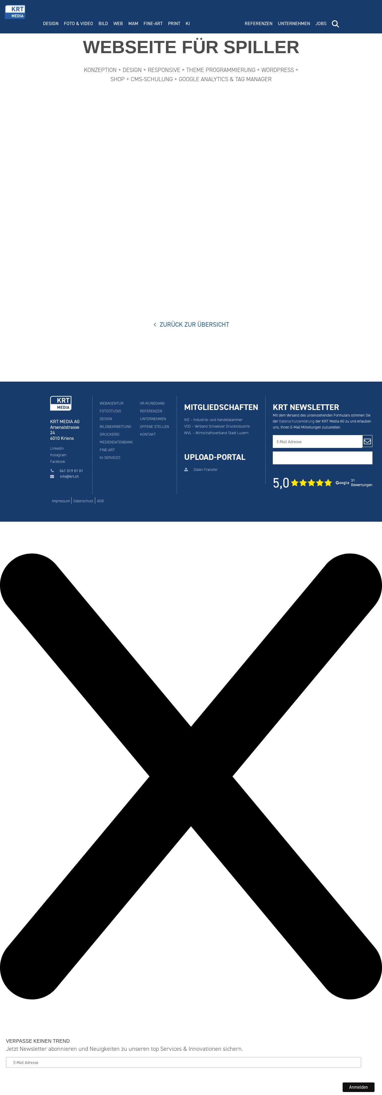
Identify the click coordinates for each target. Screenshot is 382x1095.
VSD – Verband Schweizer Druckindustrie (217, 426)
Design (50, 23)
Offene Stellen (154, 426)
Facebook (57, 461)
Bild (103, 23)
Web (118, 23)
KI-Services (110, 457)
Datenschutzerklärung (297, 421)
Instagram (58, 454)
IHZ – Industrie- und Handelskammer (213, 419)
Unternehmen (294, 23)
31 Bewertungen (322, 483)
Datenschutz (83, 500)
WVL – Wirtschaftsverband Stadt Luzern (216, 432)
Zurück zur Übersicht (194, 324)
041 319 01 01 (71, 470)
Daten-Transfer (206, 469)
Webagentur (112, 403)
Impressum (61, 500)
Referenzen (258, 23)
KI (188, 23)
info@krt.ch (69, 476)
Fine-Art (153, 23)
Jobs (320, 23)
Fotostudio (110, 411)
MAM (133, 23)
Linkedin (57, 448)
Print (174, 23)
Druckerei (109, 434)
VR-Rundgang (152, 403)
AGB (100, 500)
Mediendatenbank (116, 442)
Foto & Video (78, 23)
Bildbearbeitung (115, 426)
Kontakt (148, 434)
